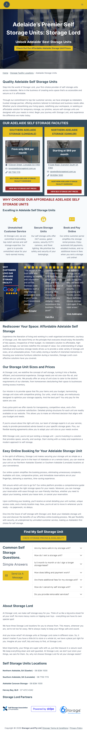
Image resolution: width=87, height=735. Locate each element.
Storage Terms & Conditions (55, 728)
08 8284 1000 (56, 175)
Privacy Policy (76, 728)
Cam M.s (49, 317)
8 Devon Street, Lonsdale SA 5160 (24, 165)
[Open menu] (82, 4)
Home (5, 73)
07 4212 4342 (26, 690)
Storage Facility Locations (22, 73)
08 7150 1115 (14, 172)
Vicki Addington (74, 314)
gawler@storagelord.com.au (63, 171)
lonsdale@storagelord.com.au (22, 168)
